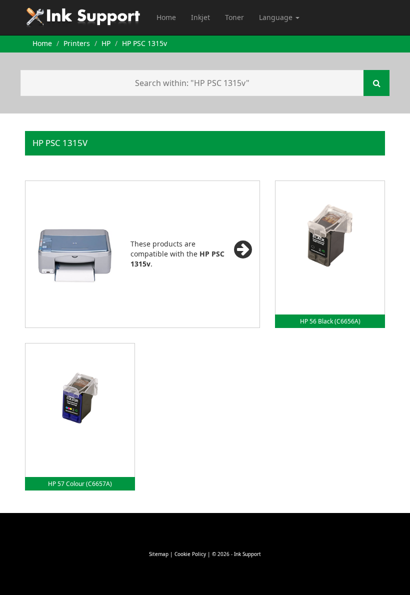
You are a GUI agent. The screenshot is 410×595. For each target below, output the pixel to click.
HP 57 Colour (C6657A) (80, 484)
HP (106, 43)
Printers (77, 43)
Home (166, 17)
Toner (234, 17)
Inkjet (200, 17)
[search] (377, 83)
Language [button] (276, 17)
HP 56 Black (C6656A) (330, 321)
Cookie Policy (190, 554)
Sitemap (158, 554)
